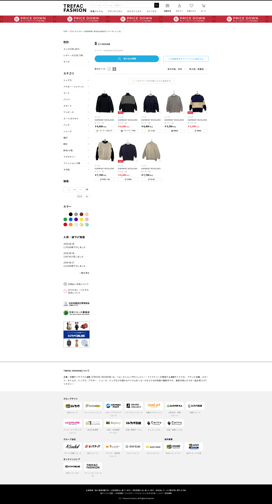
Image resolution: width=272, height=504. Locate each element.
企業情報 (89, 490)
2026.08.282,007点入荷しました (73, 255)
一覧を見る (84, 272)
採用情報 (168, 493)
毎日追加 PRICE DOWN (136, 19)
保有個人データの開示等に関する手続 (171, 490)
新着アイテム (97, 11)
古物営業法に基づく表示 (121, 490)
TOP (65, 31)
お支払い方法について (78, 284)
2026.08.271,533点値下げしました (74, 264)
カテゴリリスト (134, 11)
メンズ (71, 48)
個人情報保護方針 (102, 490)
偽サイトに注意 (106, 493)
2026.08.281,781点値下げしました (74, 245)
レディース (73, 55)
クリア (79, 196)
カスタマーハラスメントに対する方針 (140, 493)
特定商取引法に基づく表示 (143, 490)
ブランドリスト (115, 11)
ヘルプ (160, 493)
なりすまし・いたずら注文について (78, 291)
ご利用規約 (119, 493)
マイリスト (151, 11)
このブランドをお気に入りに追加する (153, 80)
